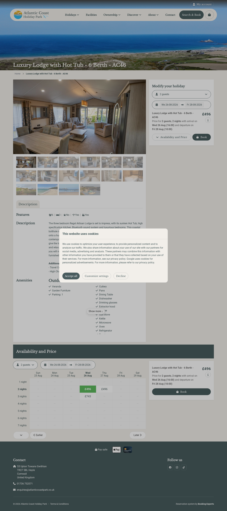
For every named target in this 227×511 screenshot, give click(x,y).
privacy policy (118, 258)
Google (130, 258)
